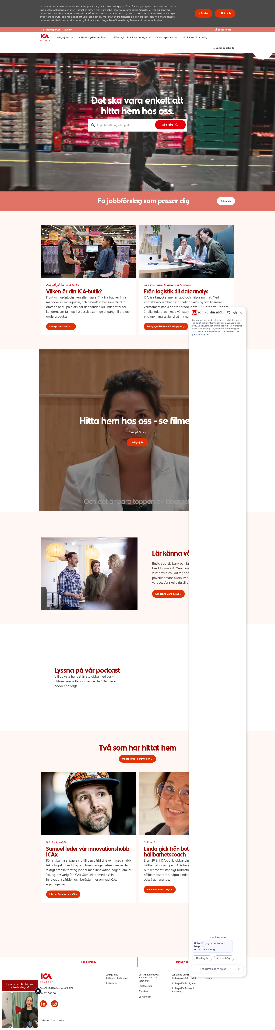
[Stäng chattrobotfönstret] (241, 312)
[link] (117, 978)
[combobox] (121, 125)
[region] (217, 640)
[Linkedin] (43, 1003)
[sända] (239, 969)
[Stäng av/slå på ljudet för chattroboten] (235, 312)
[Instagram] (54, 1003)
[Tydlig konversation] (229, 312)
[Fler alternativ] (196, 969)
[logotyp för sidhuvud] (45, 37)
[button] (223, 29)
